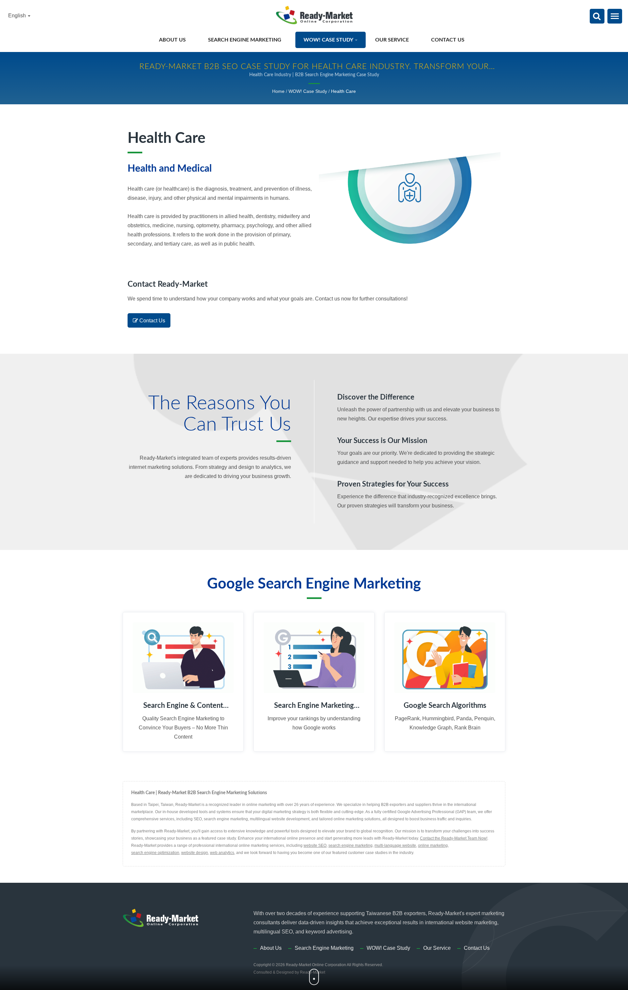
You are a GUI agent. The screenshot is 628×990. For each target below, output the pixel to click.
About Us (173, 40)
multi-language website (395, 845)
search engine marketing (350, 845)
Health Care (343, 91)
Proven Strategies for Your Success (393, 484)
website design (194, 852)
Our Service (392, 40)
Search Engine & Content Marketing (183, 706)
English (17, 15)
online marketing (433, 845)
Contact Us (448, 40)
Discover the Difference (375, 397)
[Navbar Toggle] (614, 16)
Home (278, 91)
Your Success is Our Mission (382, 440)
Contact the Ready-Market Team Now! (453, 838)
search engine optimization (155, 852)
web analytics (222, 852)
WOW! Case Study (329, 40)
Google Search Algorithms (445, 705)
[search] (597, 17)
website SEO (315, 845)
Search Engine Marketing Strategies (314, 706)
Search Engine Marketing (245, 40)
